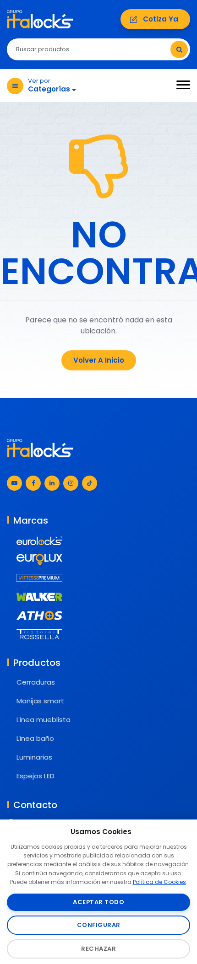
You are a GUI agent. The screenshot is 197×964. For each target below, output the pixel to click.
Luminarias (34, 757)
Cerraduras (35, 682)
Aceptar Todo (98, 902)
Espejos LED (35, 776)
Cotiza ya (160, 19)
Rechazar (98, 948)
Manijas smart (40, 701)
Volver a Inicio (98, 360)
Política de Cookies (159, 882)
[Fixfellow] (40, 18)
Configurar (98, 925)
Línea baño (35, 738)
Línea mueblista (43, 719)
